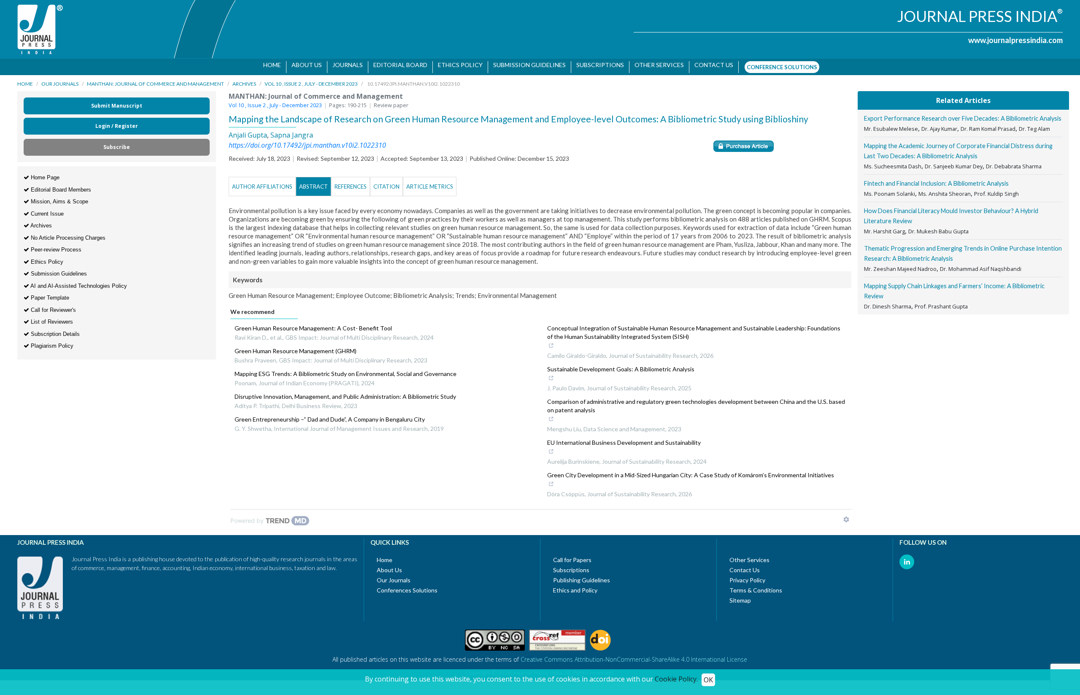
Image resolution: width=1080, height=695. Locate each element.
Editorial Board (397, 64)
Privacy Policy (747, 575)
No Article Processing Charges (67, 233)
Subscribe (116, 142)
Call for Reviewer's (52, 306)
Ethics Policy (457, 64)
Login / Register (116, 121)
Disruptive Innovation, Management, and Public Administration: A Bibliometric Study (345, 392)
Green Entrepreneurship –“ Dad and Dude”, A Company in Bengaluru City (330, 415)
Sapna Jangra (291, 130)
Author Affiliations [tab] (262, 182)
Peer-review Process (55, 245)
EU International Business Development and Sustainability (624, 438)
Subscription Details (54, 330)
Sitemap (740, 596)
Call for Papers (572, 555)
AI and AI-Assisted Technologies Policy (78, 282)
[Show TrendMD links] (846, 515)
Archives (244, 79)
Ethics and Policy (575, 586)
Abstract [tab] (313, 182)
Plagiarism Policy (51, 341)
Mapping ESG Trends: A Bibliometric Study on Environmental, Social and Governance (345, 369)
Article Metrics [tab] (429, 182)
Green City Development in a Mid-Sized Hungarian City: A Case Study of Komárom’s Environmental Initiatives (690, 470)
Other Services (655, 64)
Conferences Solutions (407, 586)
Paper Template (49, 293)
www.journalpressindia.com (1015, 40)
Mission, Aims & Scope (58, 197)
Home (269, 64)
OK (708, 679)
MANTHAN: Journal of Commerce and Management (155, 79)
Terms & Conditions (755, 586)
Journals (344, 64)
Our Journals (59, 79)
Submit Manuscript (116, 101)
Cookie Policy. (676, 679)
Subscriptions (597, 64)
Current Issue (46, 209)
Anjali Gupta (248, 130)
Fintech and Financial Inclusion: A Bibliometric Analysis (936, 179)
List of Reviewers (51, 317)
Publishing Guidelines (581, 575)
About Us (303, 64)
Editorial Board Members (60, 185)
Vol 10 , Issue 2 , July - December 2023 (311, 79)
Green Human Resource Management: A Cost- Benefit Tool (313, 323)
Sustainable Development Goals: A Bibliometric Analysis (620, 364)
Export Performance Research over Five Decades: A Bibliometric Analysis (962, 114)
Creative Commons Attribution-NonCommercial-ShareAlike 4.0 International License (634, 655)
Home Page (44, 173)
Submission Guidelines (526, 64)
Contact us (710, 64)
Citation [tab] (386, 182)
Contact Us (744, 565)
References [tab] (351, 182)
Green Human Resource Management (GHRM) (295, 346)
